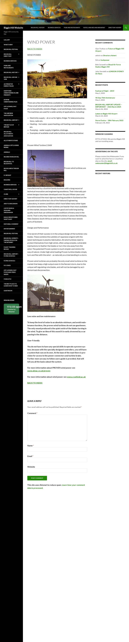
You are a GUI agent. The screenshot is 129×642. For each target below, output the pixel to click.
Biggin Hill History (38, 27)
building (7, 180)
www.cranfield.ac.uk (76, 377)
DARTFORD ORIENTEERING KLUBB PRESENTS (11, 93)
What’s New (8, 44)
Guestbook (8, 290)
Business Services (54, 27)
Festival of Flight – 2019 (104, 91)
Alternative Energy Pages (9, 85)
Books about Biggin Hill (11, 169)
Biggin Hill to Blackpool (9, 163)
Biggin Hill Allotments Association (8, 134)
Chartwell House (10, 189)
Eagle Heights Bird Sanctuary (11, 218)
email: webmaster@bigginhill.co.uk (106, 162)
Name (30, 445)
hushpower (105, 60)
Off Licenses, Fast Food (10, 107)
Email (30, 456)
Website (31, 467)
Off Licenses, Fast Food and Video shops (10, 272)
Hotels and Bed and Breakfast (94, 27)
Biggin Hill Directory (8, 55)
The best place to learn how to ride (11, 285)
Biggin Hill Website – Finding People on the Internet (11, 240)
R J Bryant (7, 175)
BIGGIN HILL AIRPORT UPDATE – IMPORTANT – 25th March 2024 (108, 105)
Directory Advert (114, 27)
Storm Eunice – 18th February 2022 (109, 120)
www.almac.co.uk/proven (38, 371)
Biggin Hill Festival (11, 49)
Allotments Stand (11, 140)
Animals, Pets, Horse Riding (11, 146)
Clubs (6, 194)
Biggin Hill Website (13, 27)
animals (7, 152)
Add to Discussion (10, 203)
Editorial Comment (11, 224)
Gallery (7, 40)
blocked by (13, 309)
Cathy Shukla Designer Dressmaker (9, 210)
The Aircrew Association (8, 114)
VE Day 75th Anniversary (105, 98)
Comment (32, 413)
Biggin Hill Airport (11, 120)
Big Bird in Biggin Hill (11, 157)
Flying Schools (9, 261)
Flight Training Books (9, 248)
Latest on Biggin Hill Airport (106, 114)
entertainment (9, 228)
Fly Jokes (7, 265)
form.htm (7, 279)
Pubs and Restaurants (72, 27)
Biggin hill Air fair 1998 (10, 78)
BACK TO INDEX (34, 49)
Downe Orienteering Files (10, 101)
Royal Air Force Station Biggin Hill (108, 65)
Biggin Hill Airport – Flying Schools (11, 255)
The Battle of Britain (9, 126)
